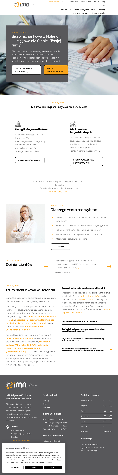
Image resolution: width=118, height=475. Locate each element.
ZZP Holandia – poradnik (53, 419)
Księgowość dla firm (29, 160)
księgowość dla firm (86, 299)
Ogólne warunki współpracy (92, 447)
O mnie (96, 2)
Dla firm (63, 10)
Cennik (64, 2)
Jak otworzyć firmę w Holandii (55, 422)
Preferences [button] (49, 462)
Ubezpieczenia (98, 13)
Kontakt (102, 5)
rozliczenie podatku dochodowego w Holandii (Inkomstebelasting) (27, 348)
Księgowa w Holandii (51, 441)
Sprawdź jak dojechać (21, 440)
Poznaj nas (59, 247)
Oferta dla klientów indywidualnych (83, 161)
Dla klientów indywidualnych (82, 10)
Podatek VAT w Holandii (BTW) (55, 429)
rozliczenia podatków (90, 296)
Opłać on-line (86, 2)
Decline (33, 467)
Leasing (101, 10)
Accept (53, 467)
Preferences (14, 467)
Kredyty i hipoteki (81, 13)
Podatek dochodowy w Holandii (56, 426)
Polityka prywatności (89, 444)
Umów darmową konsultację (23, 70)
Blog (103, 2)
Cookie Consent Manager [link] (13, 448)
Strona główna (53, 2)
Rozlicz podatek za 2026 (55, 70)
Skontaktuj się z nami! (59, 191)
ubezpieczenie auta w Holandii (32, 323)
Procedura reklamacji (89, 451)
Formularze (73, 2)
